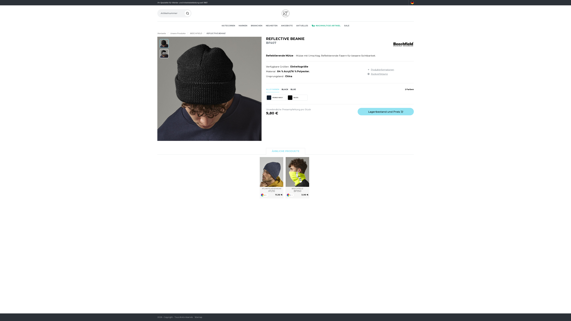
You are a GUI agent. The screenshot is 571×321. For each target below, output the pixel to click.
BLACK (296, 98)
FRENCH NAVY (277, 98)
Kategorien (228, 25)
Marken (243, 25)
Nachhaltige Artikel (328, 25)
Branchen (256, 25)
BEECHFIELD (297, 190)
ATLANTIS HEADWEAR (271, 190)
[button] (164, 43)
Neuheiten (271, 25)
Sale (346, 25)
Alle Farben (272, 89)
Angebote (287, 25)
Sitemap (198, 317)
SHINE (271, 172)
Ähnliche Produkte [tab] (285, 151)
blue (293, 89)
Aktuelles (302, 25)
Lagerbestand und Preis (384, 111)
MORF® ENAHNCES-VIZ (297, 172)
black (285, 89)
